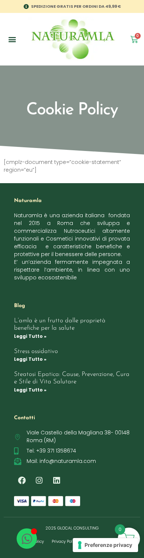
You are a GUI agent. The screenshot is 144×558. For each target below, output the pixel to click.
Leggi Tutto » (30, 336)
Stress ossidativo (36, 351)
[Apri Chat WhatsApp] (27, 538)
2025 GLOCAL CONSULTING (72, 528)
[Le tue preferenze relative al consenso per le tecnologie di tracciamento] (105, 545)
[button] (12, 39)
